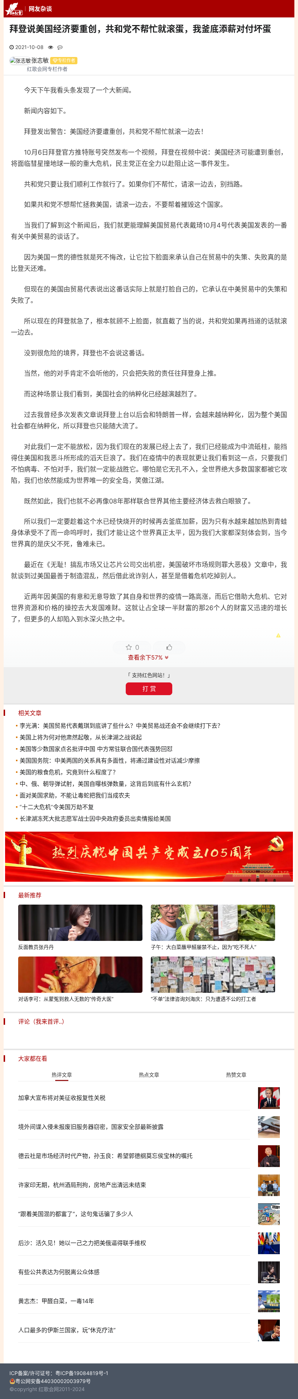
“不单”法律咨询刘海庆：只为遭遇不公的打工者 (203, 999)
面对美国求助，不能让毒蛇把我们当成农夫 (75, 795)
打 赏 (149, 688)
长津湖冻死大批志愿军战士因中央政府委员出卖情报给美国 (95, 818)
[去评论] (285, 954)
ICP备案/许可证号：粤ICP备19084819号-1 (58, 1373)
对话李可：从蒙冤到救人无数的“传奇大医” (65, 999)
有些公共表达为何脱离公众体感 (59, 1272)
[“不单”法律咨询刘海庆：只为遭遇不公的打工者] (213, 976)
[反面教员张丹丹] (80, 924)
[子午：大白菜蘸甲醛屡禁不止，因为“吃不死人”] (213, 924)
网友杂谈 (40, 8)
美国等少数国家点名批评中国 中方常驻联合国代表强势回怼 (96, 748)
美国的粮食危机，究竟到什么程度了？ (69, 772)
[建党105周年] (149, 880)
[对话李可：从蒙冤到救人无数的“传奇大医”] (80, 976)
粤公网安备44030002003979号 (53, 1381)
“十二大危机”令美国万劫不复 (57, 807)
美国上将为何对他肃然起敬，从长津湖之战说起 (81, 737)
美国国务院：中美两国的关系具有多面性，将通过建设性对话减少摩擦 (110, 760)
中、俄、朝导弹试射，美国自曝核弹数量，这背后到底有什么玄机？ (107, 783)
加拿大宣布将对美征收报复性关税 (61, 1097)
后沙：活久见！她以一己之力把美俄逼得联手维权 (82, 1243)
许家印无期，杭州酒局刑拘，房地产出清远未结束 (82, 1184)
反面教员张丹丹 (36, 947)
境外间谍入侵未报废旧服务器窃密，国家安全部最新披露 (91, 1126)
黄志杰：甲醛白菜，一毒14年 (56, 1301)
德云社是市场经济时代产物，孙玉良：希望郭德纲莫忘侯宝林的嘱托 (105, 1155)
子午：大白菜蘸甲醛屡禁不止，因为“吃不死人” (203, 947)
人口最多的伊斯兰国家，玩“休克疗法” (67, 1330)
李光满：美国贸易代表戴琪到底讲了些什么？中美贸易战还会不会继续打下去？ (121, 725)
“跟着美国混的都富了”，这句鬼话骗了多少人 (75, 1214)
